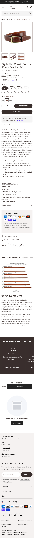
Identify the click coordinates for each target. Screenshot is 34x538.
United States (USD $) (10, 502)
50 (18, 88)
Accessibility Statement (25, 521)
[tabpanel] (17, 294)
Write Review (19, 386)
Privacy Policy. (8, 482)
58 (18, 92)
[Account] (27, 7)
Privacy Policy (5, 521)
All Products (11, 19)
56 (11, 92)
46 (4, 88)
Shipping (4, 76)
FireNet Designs (20, 534)
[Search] (30, 13)
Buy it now (17, 112)
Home (3, 19)
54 (4, 92)
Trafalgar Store (11, 530)
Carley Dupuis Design (20, 532)
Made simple (6, 457)
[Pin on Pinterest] (21, 245)
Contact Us (5, 451)
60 (25, 92)
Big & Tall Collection (17, 176)
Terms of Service (23, 524)
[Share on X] (15, 245)
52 (27, 88)
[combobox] (17, 13)
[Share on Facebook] (10, 245)
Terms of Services (25, 479)
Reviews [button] (4, 386)
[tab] (11, 258)
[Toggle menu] (3, 7)
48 (11, 88)
